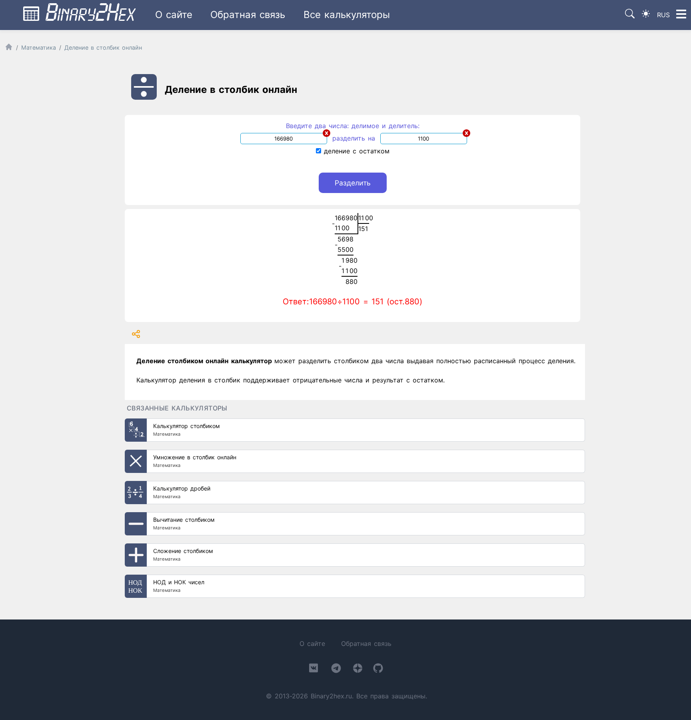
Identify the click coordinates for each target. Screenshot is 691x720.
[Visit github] (378, 669)
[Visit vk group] (314, 669)
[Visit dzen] (358, 669)
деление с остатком (355, 151)
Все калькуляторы (347, 14)
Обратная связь (247, 14)
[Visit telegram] (336, 669)
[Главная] (9, 48)
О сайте (173, 14)
